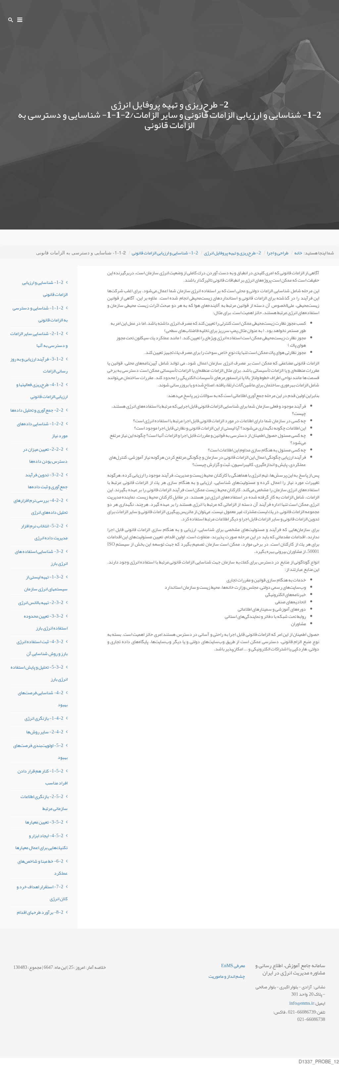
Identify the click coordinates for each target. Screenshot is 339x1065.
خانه (298, 252)
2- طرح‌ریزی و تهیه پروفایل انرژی (232, 252)
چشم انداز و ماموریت (227, 976)
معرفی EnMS (233, 965)
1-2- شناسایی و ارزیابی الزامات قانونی (165, 252)
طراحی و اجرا (277, 252)
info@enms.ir (301, 1003)
